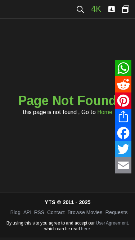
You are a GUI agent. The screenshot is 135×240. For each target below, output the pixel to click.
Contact (56, 212)
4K (96, 9)
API (27, 212)
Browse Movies (85, 212)
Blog (15, 212)
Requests (116, 212)
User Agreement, (112, 223)
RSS (39, 212)
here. (86, 228)
